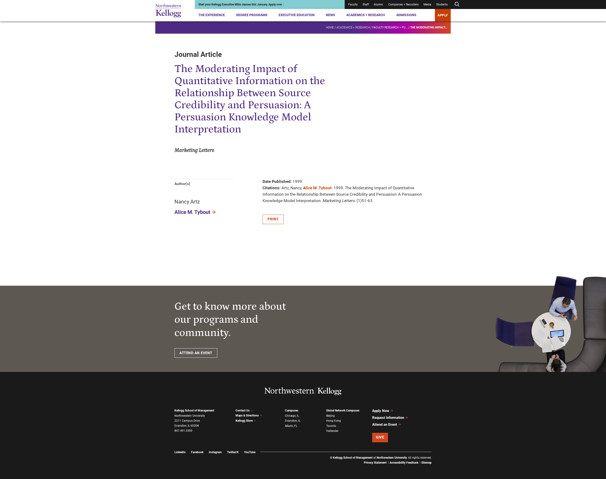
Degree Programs (251, 15)
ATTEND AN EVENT (195, 353)
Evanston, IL (292, 420)
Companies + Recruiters (403, 4)
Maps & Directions (247, 415)
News (330, 15)
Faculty (353, 4)
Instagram (215, 452)
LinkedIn (180, 452)
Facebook (197, 452)
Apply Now (380, 411)
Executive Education (297, 15)
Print (273, 219)
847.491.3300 (183, 430)
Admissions (406, 15)
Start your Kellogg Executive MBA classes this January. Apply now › (241, 4)
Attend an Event (384, 424)
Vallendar (332, 431)
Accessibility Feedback (404, 462)
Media (427, 4)
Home (330, 27)
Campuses (291, 410)
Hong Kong (333, 420)
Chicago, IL (292, 415)
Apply (442, 15)
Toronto (331, 426)
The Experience (211, 15)
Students (442, 4)
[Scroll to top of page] (438, 454)
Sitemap (426, 462)
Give (380, 437)
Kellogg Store (244, 420)
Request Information (388, 418)
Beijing (330, 415)
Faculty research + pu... (390, 27)
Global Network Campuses (342, 410)
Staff (366, 4)
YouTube (249, 452)
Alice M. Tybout (192, 212)
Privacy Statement (375, 462)
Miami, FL (291, 426)
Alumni (378, 4)
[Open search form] (457, 4)
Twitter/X (233, 452)
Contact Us (243, 410)
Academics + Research (365, 15)
